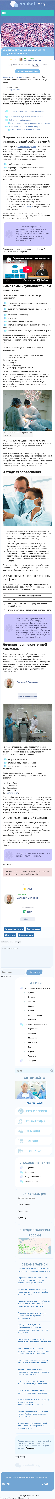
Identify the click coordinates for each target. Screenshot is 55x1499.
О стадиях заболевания (20, 120)
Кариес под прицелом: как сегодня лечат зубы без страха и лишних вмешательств (33, 1414)
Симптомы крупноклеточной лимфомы (26, 117)
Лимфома (32, 1033)
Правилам (30, 1448)
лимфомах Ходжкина (27, 146)
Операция (29, 1172)
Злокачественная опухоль (36, 1024)
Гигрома (31, 997)
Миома (31, 1006)
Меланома (32, 1038)
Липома (31, 1001)
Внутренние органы (14, 929)
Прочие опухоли (35, 1015)
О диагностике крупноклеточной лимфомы (31, 123)
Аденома (32, 992)
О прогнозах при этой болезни (26, 130)
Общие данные (31, 1060)
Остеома (31, 1010)
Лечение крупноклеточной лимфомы (25, 126)
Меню (5, 13)
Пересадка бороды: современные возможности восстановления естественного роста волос (32, 1280)
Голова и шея (33, 929)
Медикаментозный (33, 1176)
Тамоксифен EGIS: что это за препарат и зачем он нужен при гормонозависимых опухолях (34, 1402)
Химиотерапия (26, 935)
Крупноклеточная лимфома (15, 77)
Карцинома (33, 1029)
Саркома (31, 1051)
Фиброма (32, 1020)
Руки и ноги (23, 1211)
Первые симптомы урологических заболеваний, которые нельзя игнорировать (32, 1315)
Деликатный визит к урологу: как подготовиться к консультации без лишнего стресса (33, 1292)
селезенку (27, 206)
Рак (29, 1047)
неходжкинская (13, 89)
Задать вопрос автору (27, 696)
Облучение (9, 935)
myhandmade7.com (31, 1495)
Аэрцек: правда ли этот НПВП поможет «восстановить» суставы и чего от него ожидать (33, 1372)
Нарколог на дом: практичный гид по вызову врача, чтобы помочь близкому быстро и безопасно (34, 1303)
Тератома (32, 1056)
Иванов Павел (34, 1102)
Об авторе (27, 919)
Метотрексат (12, 793)
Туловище (22, 1218)
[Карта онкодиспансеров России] (34, 1246)
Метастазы (32, 1042)
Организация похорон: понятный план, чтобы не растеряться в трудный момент (32, 1425)
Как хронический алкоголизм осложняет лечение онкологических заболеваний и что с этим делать (33, 1351)
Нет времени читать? (27, 71)
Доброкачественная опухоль (37, 988)
